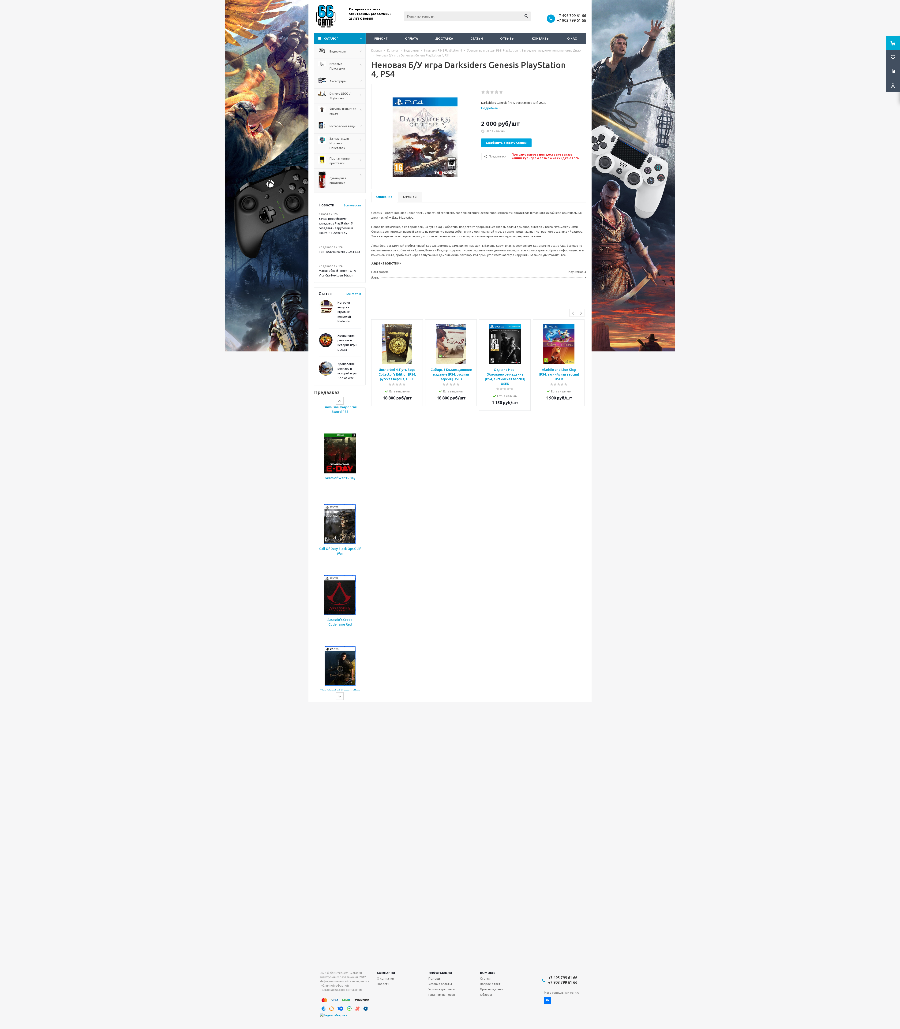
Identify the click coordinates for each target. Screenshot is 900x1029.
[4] (497, 92)
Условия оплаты (440, 983)
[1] (483, 92)
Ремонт (381, 38)
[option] (340, 451)
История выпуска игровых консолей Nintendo (344, 312)
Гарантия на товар (441, 994)
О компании (385, 978)
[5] (501, 92)
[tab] (491, 108)
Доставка (444, 38)
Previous (573, 313)
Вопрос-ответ (490, 983)
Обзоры (486, 994)
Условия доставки (441, 989)
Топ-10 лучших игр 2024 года (339, 251)
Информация (440, 972)
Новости (383, 983)
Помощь (487, 972)
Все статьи (353, 293)
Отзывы (507, 38)
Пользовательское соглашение (341, 989)
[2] (488, 92)
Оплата (411, 38)
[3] (492, 92)
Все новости (352, 205)
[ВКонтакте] (547, 1000)
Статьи (476, 38)
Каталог (331, 38)
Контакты (540, 38)
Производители (491, 989)
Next (581, 313)
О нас (572, 38)
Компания (386, 972)
